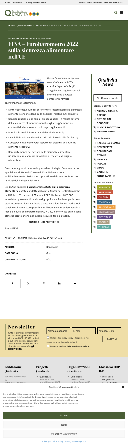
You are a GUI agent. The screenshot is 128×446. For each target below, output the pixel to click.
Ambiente (104, 187)
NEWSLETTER (105, 147)
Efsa (48, 259)
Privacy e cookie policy (52, 441)
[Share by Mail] (75, 283)
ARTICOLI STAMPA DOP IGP (107, 113)
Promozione (106, 212)
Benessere (27, 38)
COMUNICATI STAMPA (104, 153)
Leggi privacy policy (21, 347)
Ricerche (13, 38)
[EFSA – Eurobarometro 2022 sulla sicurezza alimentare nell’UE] (24, 88)
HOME (11, 25)
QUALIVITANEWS (25, 25)
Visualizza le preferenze (64, 433)
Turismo (103, 227)
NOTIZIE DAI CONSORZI (104, 121)
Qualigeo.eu (45, 376)
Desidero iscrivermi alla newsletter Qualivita (69, 346)
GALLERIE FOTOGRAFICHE (106, 174)
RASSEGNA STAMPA (108, 142)
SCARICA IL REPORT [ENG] (43, 222)
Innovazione (106, 207)
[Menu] (121, 12)
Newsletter (17, 2)
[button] (123, 387)
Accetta (64, 415)
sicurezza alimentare (50, 238)
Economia (104, 202)
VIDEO (100, 167)
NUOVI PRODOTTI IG (108, 127)
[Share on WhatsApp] (44, 283)
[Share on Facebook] (12, 283)
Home (7, 2)
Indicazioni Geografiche (108, 378)
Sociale (103, 222)
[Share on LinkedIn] (59, 283)
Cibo (48, 253)
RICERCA (32, 238)
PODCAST (102, 163)
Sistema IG (105, 217)
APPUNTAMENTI (106, 131)
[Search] (114, 12)
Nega (64, 424)
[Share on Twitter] (28, 283)
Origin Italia (76, 376)
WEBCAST (102, 159)
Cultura (103, 197)
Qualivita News (107, 82)
